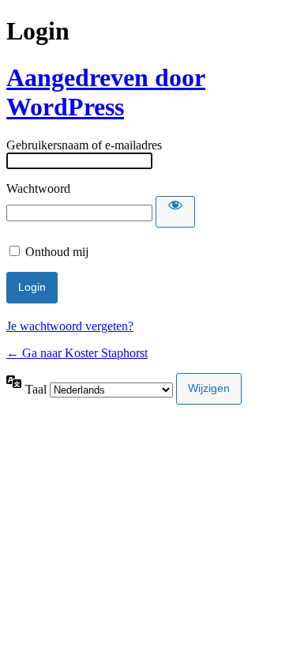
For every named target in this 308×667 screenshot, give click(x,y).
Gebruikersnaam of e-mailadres (84, 145)
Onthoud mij (56, 251)
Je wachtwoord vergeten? (69, 326)
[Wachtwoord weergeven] (175, 212)
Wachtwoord (38, 188)
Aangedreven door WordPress (105, 92)
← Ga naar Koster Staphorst (77, 353)
